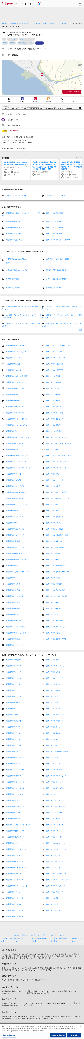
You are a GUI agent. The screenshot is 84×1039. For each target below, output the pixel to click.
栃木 (50, 954)
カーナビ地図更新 (27, 993)
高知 (15, 958)
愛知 (29, 956)
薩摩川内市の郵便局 (53, 578)
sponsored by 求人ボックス (75, 157)
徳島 (3, 958)
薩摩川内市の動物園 (13, 400)
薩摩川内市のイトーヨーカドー (57, 666)
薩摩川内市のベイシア (54, 837)
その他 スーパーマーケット (27, 39)
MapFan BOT (61, 1003)
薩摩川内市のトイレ (13, 578)
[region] (42, 77)
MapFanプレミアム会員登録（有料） (34, 980)
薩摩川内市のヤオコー (13, 855)
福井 (10, 956)
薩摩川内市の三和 (12, 751)
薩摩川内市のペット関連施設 (16, 627)
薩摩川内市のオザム (13, 739)
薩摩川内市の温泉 (12, 449)
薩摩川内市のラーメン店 (14, 358)
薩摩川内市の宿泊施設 (54, 382)
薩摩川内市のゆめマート (54, 733)
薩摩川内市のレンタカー (54, 523)
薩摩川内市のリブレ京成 (14, 898)
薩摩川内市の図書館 (13, 608)
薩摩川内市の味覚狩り (54, 425)
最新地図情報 (6, 991)
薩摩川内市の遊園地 (13, 394)
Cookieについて (65, 935)
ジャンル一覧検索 (24, 970)
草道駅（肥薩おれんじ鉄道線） (25, 43)
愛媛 (11, 958)
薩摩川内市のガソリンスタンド (17, 529)
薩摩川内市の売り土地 (13, 234)
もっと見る (78, 330)
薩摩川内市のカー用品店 (54, 529)
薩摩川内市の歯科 (12, 565)
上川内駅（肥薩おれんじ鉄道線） (17, 270)
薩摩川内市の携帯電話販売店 (16, 492)
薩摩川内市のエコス (53, 800)
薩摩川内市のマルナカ (13, 696)
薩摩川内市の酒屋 (12, 510)
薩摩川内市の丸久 (12, 708)
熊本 (31, 958)
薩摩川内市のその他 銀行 (15, 596)
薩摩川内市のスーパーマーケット (54, 24)
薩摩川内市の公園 (52, 388)
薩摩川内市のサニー (13, 812)
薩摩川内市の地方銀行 (13, 590)
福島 (42, 954)
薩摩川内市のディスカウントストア (18, 468)
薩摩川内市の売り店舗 (54, 234)
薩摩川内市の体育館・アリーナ (57, 419)
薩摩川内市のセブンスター (15, 794)
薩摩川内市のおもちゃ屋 (54, 480)
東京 (66, 954)
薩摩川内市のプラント (13, 874)
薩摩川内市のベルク (13, 843)
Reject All (74, 1035)
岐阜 (21, 956)
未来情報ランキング (60, 968)
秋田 (34, 954)
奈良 (53, 956)
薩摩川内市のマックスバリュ (16, 849)
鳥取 (62, 956)
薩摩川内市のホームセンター (16, 498)
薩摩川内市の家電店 (53, 486)
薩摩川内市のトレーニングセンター (18, 425)
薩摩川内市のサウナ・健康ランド (17, 419)
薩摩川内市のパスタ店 (54, 352)
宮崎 (39, 958)
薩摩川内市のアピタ (13, 733)
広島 (74, 956)
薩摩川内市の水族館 (53, 400)
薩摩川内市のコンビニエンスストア (58, 455)
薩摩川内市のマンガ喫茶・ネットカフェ (60, 443)
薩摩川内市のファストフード (16, 345)
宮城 (30, 954)
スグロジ (52, 1018)
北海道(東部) (6, 954)
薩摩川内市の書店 (52, 510)
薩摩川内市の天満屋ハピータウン (57, 751)
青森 (22, 954)
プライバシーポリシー (49, 935)
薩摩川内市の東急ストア (14, 721)
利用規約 (25, 935)
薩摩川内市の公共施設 (13, 602)
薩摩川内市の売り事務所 (14, 240)
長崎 (27, 958)
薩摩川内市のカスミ (53, 672)
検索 (3, 968)
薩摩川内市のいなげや (13, 660)
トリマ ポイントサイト (27, 1005)
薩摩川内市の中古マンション (16, 227)
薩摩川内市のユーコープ (14, 916)
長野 (17, 956)
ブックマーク (35, 970)
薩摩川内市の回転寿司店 (54, 364)
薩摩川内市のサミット (13, 745)
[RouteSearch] (22, 3)
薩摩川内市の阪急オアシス (15, 837)
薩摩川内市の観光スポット (15, 388)
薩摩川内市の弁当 (52, 504)
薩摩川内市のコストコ (54, 867)
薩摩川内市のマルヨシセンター (57, 849)
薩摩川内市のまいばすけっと (56, 843)
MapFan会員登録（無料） (11, 980)
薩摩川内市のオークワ (13, 672)
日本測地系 (30, 137)
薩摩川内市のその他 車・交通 (17, 559)
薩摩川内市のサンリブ (54, 745)
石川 (6, 956)
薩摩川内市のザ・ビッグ (14, 892)
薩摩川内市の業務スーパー (15, 880)
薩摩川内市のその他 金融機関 (57, 596)
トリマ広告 (33, 1018)
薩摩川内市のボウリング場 (15, 407)
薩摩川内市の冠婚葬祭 (13, 621)
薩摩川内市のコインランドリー (17, 633)
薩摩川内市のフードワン (14, 910)
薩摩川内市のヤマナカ (54, 696)
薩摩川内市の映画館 (53, 394)
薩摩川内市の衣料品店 (13, 480)
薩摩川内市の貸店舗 (13, 221)
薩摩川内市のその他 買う (55, 517)
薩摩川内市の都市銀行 (54, 584)
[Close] (80, 1026)
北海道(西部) (16, 954)
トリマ (69, 1003)
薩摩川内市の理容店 (13, 639)
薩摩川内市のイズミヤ (13, 666)
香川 (7, 958)
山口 (78, 956)
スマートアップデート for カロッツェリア (31, 1003)
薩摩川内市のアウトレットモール (57, 468)
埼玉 (58, 954)
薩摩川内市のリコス (53, 910)
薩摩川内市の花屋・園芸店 (15, 517)
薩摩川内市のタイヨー (13, 684)
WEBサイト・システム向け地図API (38, 1016)
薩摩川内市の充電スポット (55, 541)
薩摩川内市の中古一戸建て (55, 227)
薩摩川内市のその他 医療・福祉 (57, 572)
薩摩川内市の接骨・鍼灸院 (55, 565)
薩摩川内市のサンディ (13, 818)
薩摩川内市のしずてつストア (56, 874)
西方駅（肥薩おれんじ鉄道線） (57, 270)
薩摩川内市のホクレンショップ (17, 886)
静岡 (25, 956)
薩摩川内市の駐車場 (13, 541)
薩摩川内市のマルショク (54, 782)
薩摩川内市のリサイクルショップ (17, 504)
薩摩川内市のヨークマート (15, 782)
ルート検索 (10, 968)
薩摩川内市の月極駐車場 (54, 213)
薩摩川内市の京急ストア (14, 904)
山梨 (14, 956)
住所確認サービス (11, 1018)
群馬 (54, 954)
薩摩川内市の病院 (52, 559)
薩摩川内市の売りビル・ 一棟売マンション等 (61, 240)
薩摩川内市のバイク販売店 (15, 547)
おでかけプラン (46, 970)
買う (4, 39)
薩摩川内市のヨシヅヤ (13, 776)
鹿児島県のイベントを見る (55, 195)
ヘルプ (32, 935)
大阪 (41, 956)
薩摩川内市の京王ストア (54, 892)
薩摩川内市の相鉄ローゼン (55, 715)
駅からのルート (39, 43)
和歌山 (58, 956)
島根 (66, 956)
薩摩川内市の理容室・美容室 (56, 639)
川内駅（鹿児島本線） (13, 279)
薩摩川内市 (12, 43)
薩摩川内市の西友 (12, 715)
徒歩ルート (10, 263)
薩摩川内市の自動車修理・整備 (57, 535)
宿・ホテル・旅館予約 (42, 993)
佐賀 (23, 958)
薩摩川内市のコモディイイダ (56, 776)
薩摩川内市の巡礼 (12, 431)
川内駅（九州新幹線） (13, 288)
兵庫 (49, 956)
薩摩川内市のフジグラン (14, 757)
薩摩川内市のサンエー (54, 812)
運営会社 (16, 935)
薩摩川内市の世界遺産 (54, 431)
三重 (33, 956)
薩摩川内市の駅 (11, 523)
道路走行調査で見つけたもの (68, 991)
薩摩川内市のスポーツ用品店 (56, 492)
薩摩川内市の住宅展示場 (54, 621)
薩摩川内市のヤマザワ (54, 855)
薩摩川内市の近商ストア (54, 708)
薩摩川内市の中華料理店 (54, 370)
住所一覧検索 (72, 968)
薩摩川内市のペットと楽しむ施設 (17, 437)
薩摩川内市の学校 (12, 614)
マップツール (19, 968)
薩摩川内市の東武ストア (54, 721)
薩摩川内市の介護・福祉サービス (17, 572)
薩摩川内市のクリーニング (55, 627)
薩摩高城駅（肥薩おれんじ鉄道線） (58, 259)
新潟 (75, 954)
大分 (35, 958)
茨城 (46, 954)
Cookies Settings (9, 1035)
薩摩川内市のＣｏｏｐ (54, 727)
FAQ (38, 935)
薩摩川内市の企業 (52, 614)
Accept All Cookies (58, 1035)
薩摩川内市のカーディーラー (16, 535)
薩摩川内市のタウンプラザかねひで (18, 825)
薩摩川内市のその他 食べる (16, 382)
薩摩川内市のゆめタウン (14, 861)
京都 (45, 956)
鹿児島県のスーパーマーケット (29, 24)
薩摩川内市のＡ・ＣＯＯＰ (15, 788)
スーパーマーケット (12, 39)
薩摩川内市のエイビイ (54, 763)
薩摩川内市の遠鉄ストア (54, 898)
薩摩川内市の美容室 (53, 633)
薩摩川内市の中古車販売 (14, 553)
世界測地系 (18, 137)
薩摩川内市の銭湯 (52, 449)
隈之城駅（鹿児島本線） (54, 288)
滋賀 (37, 956)
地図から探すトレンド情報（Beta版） (25, 991)
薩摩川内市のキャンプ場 (54, 413)
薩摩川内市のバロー (53, 831)
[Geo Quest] (39, 3)
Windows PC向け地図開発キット (62, 1016)
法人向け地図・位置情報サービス (13, 1016)
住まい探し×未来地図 (32, 968)
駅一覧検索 (13, 970)
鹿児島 (44, 958)
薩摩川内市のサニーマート (55, 739)
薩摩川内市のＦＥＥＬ (54, 904)
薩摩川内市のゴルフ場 (54, 407)
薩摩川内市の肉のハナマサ (15, 831)
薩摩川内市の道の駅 (53, 553)
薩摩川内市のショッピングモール (57, 462)
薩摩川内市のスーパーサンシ (16, 770)
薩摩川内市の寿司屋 (13, 364)
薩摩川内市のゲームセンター (16, 443)
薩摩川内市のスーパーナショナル (57, 880)
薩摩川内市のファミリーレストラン (58, 345)
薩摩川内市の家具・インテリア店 (57, 498)
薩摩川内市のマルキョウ (54, 690)
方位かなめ (76, 1003)
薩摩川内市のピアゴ (53, 794)
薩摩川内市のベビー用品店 (15, 486)
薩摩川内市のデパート (13, 474)
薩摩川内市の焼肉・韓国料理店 (17, 376)
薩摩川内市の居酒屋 (53, 376)
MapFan (4, 24)
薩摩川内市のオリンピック (55, 788)
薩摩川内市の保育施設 (54, 608)
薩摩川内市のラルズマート (55, 770)
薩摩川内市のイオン (13, 800)
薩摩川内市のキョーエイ (14, 678)
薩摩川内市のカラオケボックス (57, 437)
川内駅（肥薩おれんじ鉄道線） (57, 279)
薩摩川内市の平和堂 (13, 727)
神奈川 (71, 954)
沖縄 (48, 958)
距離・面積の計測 (46, 968)
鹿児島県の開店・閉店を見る (16, 195)
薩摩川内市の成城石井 (54, 818)
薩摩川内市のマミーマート (55, 861)
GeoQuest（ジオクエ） (10, 1005)
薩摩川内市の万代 (52, 757)
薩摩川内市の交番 (52, 602)
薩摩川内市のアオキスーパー (56, 886)
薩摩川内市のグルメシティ (55, 678)
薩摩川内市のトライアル (54, 825)
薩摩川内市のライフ (53, 702)
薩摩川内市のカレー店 (13, 370)
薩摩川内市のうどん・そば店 (16, 352)
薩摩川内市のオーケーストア (16, 806)
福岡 (19, 958)
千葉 (62, 954)
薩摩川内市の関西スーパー (55, 806)
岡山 (70, 956)
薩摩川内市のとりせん (54, 660)
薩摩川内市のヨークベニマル (16, 702)
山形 (38, 954)
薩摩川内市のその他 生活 (15, 645)
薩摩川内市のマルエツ (13, 690)
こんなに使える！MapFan (48, 991)
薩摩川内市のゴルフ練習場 (15, 413)
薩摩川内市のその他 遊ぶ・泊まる (18, 455)
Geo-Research (43, 1018)
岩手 (26, 954)
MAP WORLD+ (23, 1018)
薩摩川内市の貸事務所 (54, 221)
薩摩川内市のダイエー (54, 684)
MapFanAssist (51, 1003)
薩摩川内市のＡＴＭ (13, 584)
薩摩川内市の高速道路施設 (55, 547)
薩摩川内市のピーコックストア (17, 867)
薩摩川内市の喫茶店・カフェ (56, 358)
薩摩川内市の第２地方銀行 (55, 590)
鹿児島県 (13, 24)
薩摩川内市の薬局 (52, 474)
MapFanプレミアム (9, 1003)
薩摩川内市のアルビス (13, 763)
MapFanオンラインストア (11, 993)
